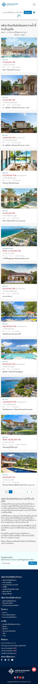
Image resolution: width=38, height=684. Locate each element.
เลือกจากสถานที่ (6, 591)
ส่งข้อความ (33, 563)
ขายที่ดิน (4, 587)
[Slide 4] (19, 55)
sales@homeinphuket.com (9, 653)
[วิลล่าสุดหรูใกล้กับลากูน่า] (19, 427)
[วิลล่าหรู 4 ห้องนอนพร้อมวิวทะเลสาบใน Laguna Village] (19, 464)
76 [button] (27, 492)
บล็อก (4, 633)
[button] (31, 491)
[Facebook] (2, 660)
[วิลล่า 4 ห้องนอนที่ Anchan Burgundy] (19, 200)
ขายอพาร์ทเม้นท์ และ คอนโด (10, 585)
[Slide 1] (15, 55)
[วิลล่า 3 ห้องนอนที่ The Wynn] (19, 49)
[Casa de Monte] (19, 276)
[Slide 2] (17, 55)
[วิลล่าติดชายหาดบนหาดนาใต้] (19, 313)
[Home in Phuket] (10, 4)
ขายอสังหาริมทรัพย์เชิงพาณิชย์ (10, 589)
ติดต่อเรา (11, 543)
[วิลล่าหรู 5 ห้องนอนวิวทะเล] (19, 162)
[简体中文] (20, 678)
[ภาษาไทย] (23, 678)
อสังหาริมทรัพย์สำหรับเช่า (9, 601)
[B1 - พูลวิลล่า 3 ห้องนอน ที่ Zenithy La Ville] (19, 87)
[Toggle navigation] (34, 4)
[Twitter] (5, 660)
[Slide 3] (18, 55)
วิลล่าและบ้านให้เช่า (7, 603)
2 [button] (14, 492)
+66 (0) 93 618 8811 (7, 648)
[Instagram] (9, 660)
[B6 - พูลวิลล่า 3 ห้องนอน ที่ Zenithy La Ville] (19, 125)
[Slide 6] (22, 55)
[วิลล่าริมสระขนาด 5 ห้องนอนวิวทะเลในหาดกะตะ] (19, 389)
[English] (15, 678)
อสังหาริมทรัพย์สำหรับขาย (9, 580)
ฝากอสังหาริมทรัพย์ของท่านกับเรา (11, 624)
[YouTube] (12, 660)
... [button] (23, 492)
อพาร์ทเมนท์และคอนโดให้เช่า (10, 605)
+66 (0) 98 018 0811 (7, 651)
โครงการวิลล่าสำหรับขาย (8, 615)
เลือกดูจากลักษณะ (7, 593)
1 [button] (10, 492)
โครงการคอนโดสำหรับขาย (9, 617)
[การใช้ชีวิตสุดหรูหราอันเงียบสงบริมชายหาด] (19, 238)
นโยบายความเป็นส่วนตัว (8, 631)
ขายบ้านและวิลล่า (7, 582)
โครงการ (4, 612)
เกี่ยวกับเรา (5, 629)
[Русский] (18, 678)
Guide (4, 635)
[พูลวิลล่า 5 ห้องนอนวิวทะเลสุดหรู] (19, 351)
